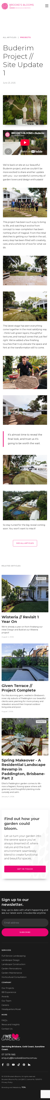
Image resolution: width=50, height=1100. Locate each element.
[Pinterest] (24, 1064)
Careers (5, 1005)
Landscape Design (11, 960)
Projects (25, 37)
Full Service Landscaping (13, 956)
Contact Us (7, 1029)
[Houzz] (29, 1064)
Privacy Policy (7, 1082)
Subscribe (25, 932)
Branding (5, 1087)
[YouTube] (13, 1064)
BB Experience (9, 992)
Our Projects (8, 988)
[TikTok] (19, 1064)
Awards (5, 996)
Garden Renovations (11, 968)
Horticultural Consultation (14, 977)
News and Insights (10, 1024)
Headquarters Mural (11, 1009)
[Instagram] (8, 1064)
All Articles (9, 37)
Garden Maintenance (12, 973)
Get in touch (25, 869)
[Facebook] (3, 1064)
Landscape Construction (13, 964)
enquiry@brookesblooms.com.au (19, 1058)
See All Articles (25, 543)
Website (16, 1087)
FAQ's (4, 1020)
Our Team (6, 1001)
